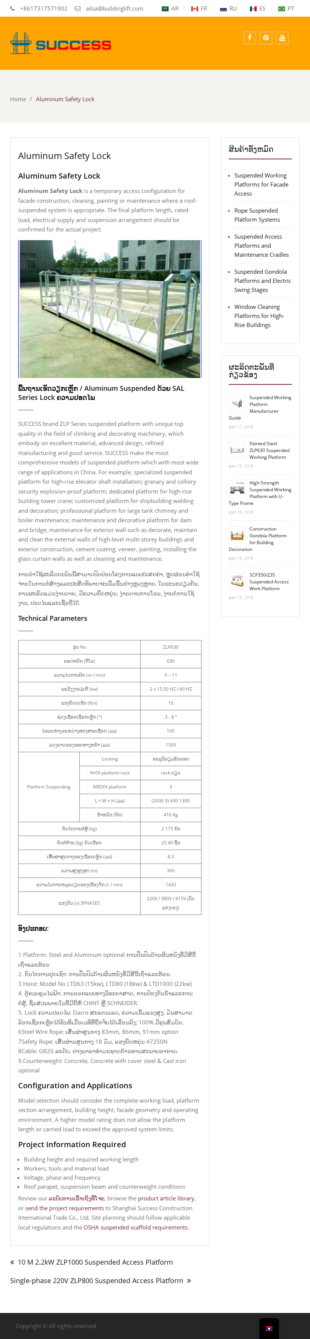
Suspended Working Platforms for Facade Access (261, 184)
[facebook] (249, 38)
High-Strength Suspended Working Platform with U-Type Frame (260, 493)
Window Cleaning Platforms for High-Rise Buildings (259, 316)
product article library (166, 1198)
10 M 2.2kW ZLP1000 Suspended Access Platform (95, 1261)
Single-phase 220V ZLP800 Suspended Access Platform (96, 1280)
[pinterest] (266, 38)
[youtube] (282, 38)
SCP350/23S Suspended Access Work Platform (269, 582)
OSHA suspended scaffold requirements (136, 1227)
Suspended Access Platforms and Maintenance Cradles (261, 245)
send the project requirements (64, 1208)
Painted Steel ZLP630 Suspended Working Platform (270, 450)
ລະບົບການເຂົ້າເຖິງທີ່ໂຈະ (76, 1198)
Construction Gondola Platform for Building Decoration (258, 539)
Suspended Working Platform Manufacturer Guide (260, 407)
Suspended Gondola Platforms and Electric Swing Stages (262, 280)
